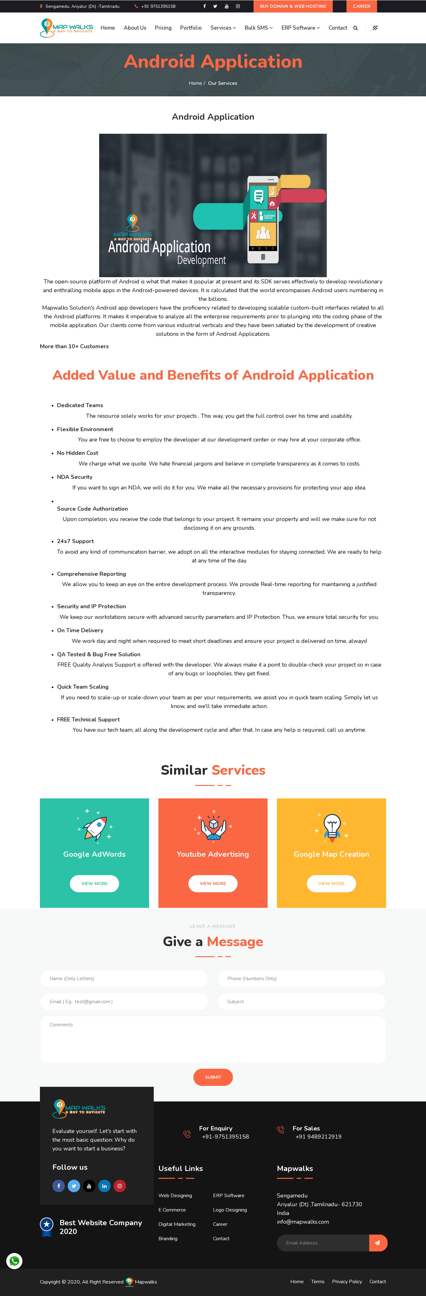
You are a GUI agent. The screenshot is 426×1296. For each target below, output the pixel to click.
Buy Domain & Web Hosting (293, 6)
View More (94, 884)
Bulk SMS (257, 27)
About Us (135, 27)
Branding (167, 1238)
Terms (318, 1281)
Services (222, 27)
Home (108, 27)
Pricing (163, 27)
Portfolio (191, 27)
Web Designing (175, 1195)
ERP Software (299, 27)
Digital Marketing (177, 1224)
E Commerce (172, 1210)
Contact (338, 27)
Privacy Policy (347, 1281)
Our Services (222, 83)
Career (361, 6)
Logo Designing (230, 1210)
